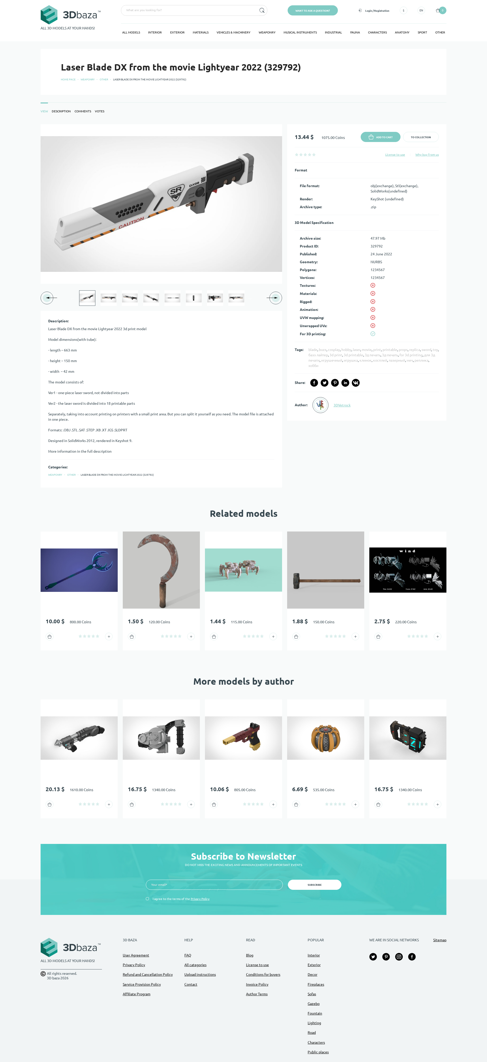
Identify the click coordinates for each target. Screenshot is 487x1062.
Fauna (355, 32)
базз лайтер (318, 355)
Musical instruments (300, 32)
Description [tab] (61, 111)
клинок (365, 360)
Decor (312, 974)
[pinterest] (335, 383)
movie (367, 350)
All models (131, 32)
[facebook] (314, 383)
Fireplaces (316, 984)
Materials (200, 32)
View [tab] (44, 111)
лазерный (397, 360)
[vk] (356, 383)
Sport (422, 32)
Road (312, 1033)
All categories (195, 965)
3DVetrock (342, 405)
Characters (377, 32)
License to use (395, 154)
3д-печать (390, 355)
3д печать (372, 355)
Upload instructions (200, 974)
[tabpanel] (243, 306)
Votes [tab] (99, 111)
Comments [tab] (83, 111)
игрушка (351, 360)
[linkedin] (345, 383)
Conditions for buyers (263, 974)
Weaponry (267, 32)
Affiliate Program (136, 994)
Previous (72, 297)
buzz (322, 350)
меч (410, 360)
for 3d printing (411, 355)
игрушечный (331, 360)
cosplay (334, 350)
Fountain (315, 1013)
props (403, 350)
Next (249, 297)
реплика (421, 360)
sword (426, 350)
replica (414, 350)
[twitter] (324, 383)
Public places (318, 1052)
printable (389, 350)
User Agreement (136, 955)
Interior (155, 32)
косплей (380, 360)
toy (435, 350)
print (377, 350)
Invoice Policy (257, 984)
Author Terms (257, 994)
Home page (68, 79)
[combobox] (188, 10)
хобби (313, 366)
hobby (346, 350)
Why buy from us (427, 154)
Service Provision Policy (142, 984)
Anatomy (402, 32)
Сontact (190, 984)
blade (312, 350)
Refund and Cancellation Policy (148, 974)
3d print (335, 355)
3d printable (353, 355)
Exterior (177, 32)
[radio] (297, 154)
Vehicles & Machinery (233, 32)
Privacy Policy (200, 898)
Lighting (314, 1023)
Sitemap (439, 940)
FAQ (187, 955)
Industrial (333, 32)
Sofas (312, 994)
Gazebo (314, 1004)
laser (356, 350)
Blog (249, 955)
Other (440, 32)
